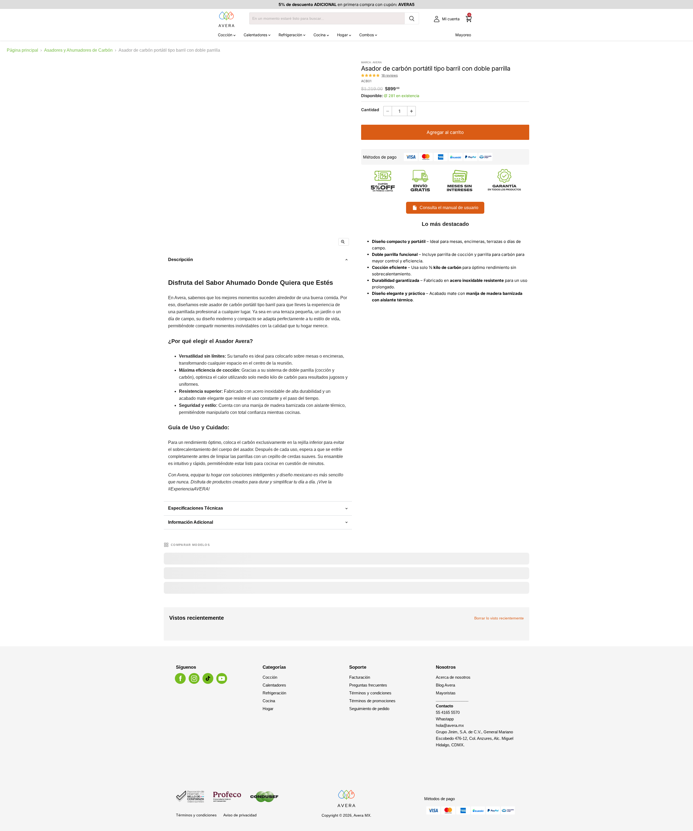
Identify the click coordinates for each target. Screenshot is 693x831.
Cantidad (370, 109)
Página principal (22, 50)
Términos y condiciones (370, 693)
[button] (370, 75)
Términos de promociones (372, 700)
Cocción (225, 34)
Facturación (359, 677)
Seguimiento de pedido (369, 708)
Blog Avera (445, 685)
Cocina (320, 34)
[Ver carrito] (469, 19)
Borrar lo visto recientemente (499, 618)
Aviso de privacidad (240, 815)
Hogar (343, 34)
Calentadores (256, 34)
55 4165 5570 (448, 712)
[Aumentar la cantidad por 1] (411, 111)
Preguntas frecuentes (368, 685)
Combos (367, 34)
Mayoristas (446, 693)
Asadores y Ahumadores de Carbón (78, 50)
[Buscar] (411, 18)
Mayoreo (463, 34)
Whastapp (445, 719)
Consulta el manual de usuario (449, 207)
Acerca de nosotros (453, 677)
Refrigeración (291, 34)
